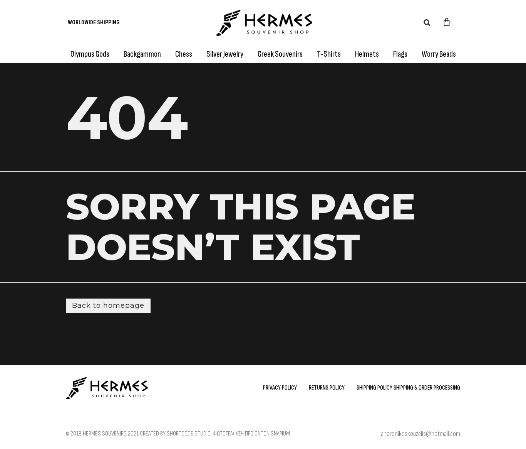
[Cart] (446, 22)
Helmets (367, 54)
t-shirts (329, 54)
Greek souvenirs (280, 54)
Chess (183, 54)
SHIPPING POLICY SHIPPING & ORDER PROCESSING (408, 388)
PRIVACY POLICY (280, 388)
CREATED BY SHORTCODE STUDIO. (175, 433)
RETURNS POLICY (327, 388)
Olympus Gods (89, 54)
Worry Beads (439, 54)
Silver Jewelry (224, 54)
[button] (426, 22)
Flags (400, 54)
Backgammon (142, 54)
